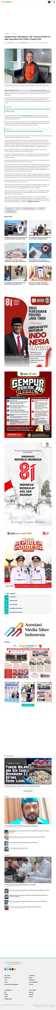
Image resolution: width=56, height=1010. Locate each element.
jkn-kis (17, 208)
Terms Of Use (45, 1006)
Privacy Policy (39, 1006)
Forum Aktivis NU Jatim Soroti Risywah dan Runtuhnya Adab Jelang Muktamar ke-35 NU (29, 890)
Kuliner (6, 996)
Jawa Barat (32, 975)
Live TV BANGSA (33, 982)
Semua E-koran (28, 705)
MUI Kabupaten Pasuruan (16, 612)
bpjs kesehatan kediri (10, 211)
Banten (31, 977)
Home (7, 33)
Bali (5, 992)
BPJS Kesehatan (27, 115)
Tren (5, 979)
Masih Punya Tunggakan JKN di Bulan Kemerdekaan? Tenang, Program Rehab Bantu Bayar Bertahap (39, 284)
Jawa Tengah (32, 990)
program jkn (41, 208)
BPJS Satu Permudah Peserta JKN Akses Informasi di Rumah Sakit (24, 131)
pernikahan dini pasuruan (16, 608)
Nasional (6, 796)
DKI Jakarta (7, 977)
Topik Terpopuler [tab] (10, 593)
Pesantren (7, 855)
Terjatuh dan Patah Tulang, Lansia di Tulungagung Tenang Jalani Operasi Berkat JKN (15, 261)
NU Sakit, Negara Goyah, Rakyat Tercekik (18, 848)
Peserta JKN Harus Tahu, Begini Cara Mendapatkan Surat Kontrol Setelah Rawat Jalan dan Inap (40, 261)
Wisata (31, 996)
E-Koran (7, 642)
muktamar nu (13, 596)
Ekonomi (31, 994)
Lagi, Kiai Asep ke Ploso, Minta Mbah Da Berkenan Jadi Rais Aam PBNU (25, 906)
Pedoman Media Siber (44, 1005)
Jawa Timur (7, 975)
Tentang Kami (36, 1005)
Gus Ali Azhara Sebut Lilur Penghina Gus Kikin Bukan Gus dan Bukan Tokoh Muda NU (28, 901)
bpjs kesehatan (9, 208)
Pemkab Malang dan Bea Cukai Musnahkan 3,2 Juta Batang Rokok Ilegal (22, 786)
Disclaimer (53, 1005)
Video (5, 982)
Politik (6, 994)
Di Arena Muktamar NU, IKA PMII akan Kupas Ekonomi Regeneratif (21, 826)
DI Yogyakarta (8, 990)
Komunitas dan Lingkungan (11, 984)
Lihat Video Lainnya (28, 790)
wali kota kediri (13, 600)
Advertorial (32, 979)
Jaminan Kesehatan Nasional (38, 90)
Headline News (8, 998)
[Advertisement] (28, 15)
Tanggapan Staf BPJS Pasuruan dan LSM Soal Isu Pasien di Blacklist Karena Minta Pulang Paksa (15, 239)
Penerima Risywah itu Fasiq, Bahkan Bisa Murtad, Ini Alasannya (23, 842)
